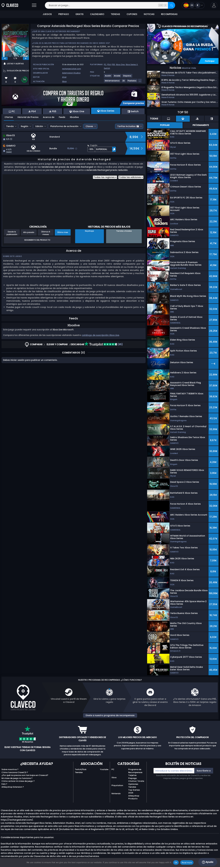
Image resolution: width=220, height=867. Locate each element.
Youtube (104, 769)
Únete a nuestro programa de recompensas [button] (110, 715)
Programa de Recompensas (135, 771)
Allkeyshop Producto (133, 797)
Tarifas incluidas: (126, 126)
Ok (176, 862)
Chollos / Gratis (136, 781)
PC (105, 64)
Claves (89, 126)
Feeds (62, 117)
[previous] (5, 58)
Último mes (62, 232)
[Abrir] (34, 5)
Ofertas (8, 117)
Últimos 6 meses (45, 233)
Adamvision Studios (71, 73)
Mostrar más (189, 68)
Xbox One (120, 64)
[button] (214, 5)
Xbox (64, 81)
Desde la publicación (12, 233)
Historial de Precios (28, 117)
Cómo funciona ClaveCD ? (14, 772)
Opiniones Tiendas (133, 785)
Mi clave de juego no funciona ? (16, 778)
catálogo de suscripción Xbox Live (100, 335)
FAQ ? (4, 784)
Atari (64, 77)
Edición (39, 126)
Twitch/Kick (80, 769)
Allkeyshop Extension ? (12, 786)
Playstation (117, 785)
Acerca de (48, 117)
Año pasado (28, 232)
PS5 (113, 64)
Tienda (10, 126)
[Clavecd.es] (9, 5)
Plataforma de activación (64, 126)
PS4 (109, 64)
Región (24, 126)
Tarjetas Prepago (132, 777)
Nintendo (116, 793)
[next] (26, 58)
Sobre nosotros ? (9, 769)
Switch (107, 68)
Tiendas (79, 772)
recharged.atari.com (71, 68)
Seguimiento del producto (37, 240)
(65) (120, 344)
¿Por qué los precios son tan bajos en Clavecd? (24, 775)
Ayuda (209, 862)
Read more (187, 862)
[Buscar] (171, 5)
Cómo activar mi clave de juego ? (18, 781)
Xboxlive (74, 117)
